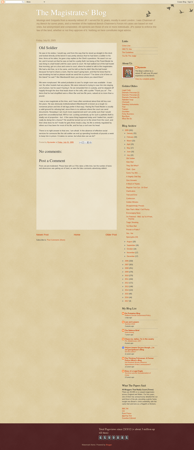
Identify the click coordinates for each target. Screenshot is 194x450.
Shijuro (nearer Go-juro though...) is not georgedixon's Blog (139, 349)
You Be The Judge (129, 56)
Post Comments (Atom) (56, 240)
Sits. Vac (129, 233)
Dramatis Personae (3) (130, 97)
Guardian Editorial (129, 418)
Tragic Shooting (132, 222)
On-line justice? (130, 352)
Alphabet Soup (127, 100)
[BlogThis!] (83, 142)
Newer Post (42, 234)
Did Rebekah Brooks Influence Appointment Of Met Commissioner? (138, 363)
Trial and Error (131, 195)
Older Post (111, 234)
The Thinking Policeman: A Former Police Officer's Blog (139, 359)
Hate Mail (130, 162)
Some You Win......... (134, 173)
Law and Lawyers (132, 322)
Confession (130, 198)
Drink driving (129, 332)
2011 (127, 279)
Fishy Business (128, 114)
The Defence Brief (132, 330)
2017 (127, 301)
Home (77, 234)
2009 (127, 272)
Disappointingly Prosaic (135, 206)
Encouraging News (133, 213)
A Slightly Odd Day (133, 177)
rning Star (128, 416)
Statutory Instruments (130, 104)
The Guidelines (128, 52)
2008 (127, 268)
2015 (127, 294)
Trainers (125, 109)
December (131, 256)
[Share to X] (85, 142)
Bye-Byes (126, 116)
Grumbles (125, 112)
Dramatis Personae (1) (130, 93)
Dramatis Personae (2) (130, 95)
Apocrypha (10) (132, 237)
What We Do (127, 119)
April (129, 144)
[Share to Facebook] (88, 142)
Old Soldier (130, 158)
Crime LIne (126, 46)
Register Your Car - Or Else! (137, 188)
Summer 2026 (130, 324)
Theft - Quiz (130, 169)
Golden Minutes (132, 202)
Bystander (142, 67)
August (130, 242)
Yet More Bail (131, 226)
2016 (127, 297)
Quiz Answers (131, 180)
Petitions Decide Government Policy (138, 315)
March (129, 141)
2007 (127, 265)
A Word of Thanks (133, 184)
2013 (127, 286)
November (131, 253)
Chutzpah (125, 102)
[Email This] (80, 142)
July (129, 155)
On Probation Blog (132, 313)
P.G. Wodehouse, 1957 (133, 341)
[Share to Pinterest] (90, 142)
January (130, 133)
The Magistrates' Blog (71, 12)
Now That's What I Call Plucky (138, 209)
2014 (127, 290)
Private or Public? (133, 230)
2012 (127, 283)
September (131, 245)
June (129, 152)
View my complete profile (145, 79)
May (129, 148)
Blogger (109, 445)
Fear (124, 107)
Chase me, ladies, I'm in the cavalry (139, 339)
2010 (127, 276)
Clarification (130, 191)
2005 (127, 130)
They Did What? (132, 166)
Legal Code (126, 90)
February (130, 137)
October (130, 249)
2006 (127, 261)
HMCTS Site (127, 49)
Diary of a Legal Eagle (134, 371)
